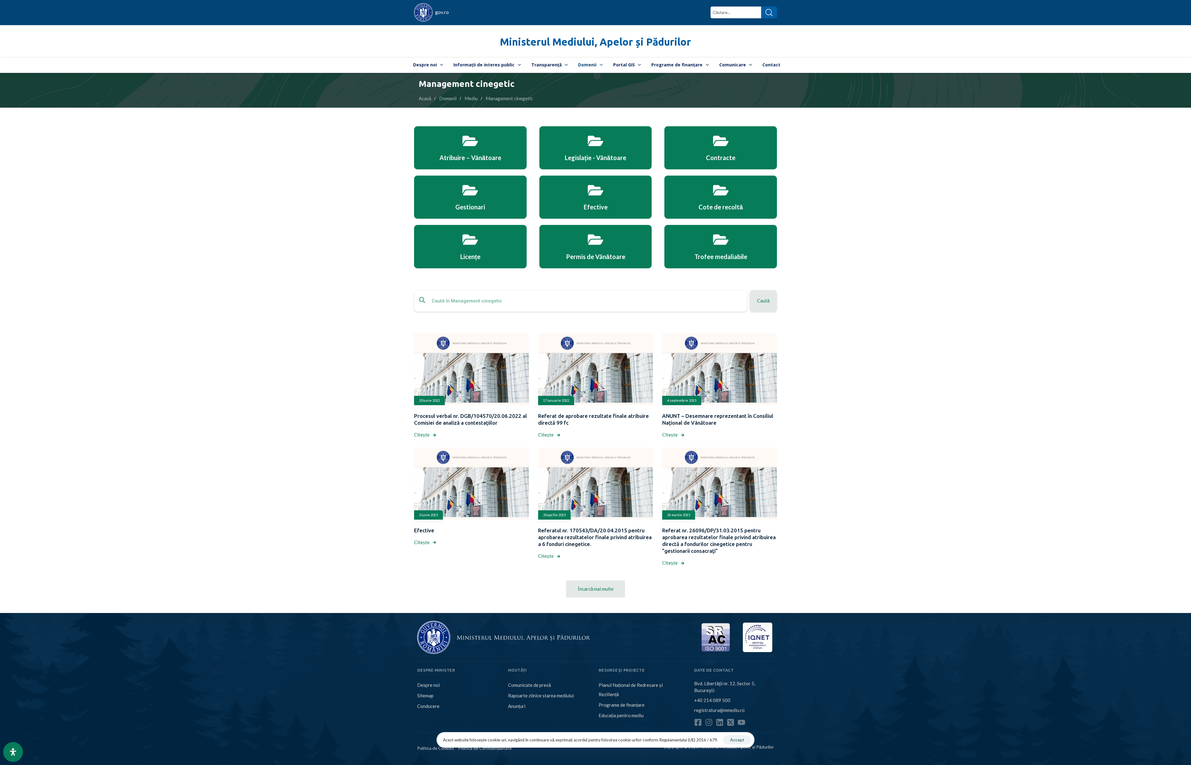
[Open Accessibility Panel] (13, 752)
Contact (771, 65)
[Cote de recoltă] (720, 197)
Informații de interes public (484, 65)
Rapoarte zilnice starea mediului (541, 695)
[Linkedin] (720, 722)
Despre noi (425, 65)
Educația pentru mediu (621, 715)
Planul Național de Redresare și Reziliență (631, 689)
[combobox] (736, 12)
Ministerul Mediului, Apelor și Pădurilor (595, 41)
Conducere (428, 706)
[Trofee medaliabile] (720, 246)
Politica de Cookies (435, 747)
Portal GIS (624, 65)
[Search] (769, 12)
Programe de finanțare (677, 65)
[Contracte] (720, 148)
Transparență (546, 65)
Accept (737, 739)
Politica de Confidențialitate (485, 747)
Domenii (587, 65)
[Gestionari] (470, 197)
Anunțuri (516, 706)
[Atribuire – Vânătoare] (470, 148)
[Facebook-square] (698, 722)
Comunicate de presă (529, 685)
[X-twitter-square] (730, 722)
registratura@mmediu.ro (719, 710)
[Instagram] (709, 722)
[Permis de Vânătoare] (595, 246)
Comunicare (732, 65)
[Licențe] (470, 246)
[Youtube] (741, 722)
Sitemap (425, 695)
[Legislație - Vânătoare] (595, 148)
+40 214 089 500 (712, 700)
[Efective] (595, 197)
